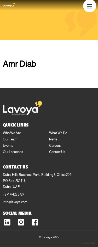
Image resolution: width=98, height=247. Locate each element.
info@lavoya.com (15, 201)
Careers (55, 145)
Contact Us (57, 151)
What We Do (58, 132)
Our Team (10, 139)
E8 (94, 242)
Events (8, 145)
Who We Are (12, 132)
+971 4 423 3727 (13, 194)
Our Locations (13, 151)
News (53, 139)
